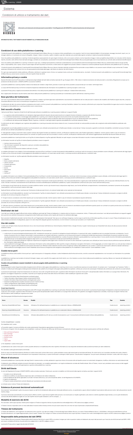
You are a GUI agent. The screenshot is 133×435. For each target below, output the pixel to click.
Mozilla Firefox (8, 337)
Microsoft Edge (8, 333)
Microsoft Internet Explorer (11, 332)
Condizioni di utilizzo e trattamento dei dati (66, 431)
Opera (6, 339)
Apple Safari (7, 340)
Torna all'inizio (126, 428)
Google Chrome (8, 335)
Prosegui (66, 433)
